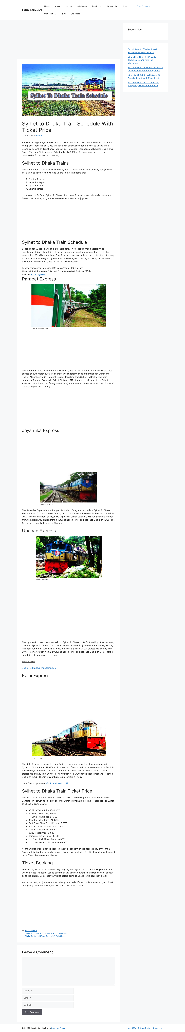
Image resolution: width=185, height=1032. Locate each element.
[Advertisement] (68, 40)
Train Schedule (143, 6)
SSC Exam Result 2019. (57, 783)
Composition (50, 14)
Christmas (75, 14)
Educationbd (32, 10)
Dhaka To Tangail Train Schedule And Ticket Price (45, 933)
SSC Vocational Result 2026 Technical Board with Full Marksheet (142, 60)
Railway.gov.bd (38, 274)
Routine (68, 6)
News (63, 14)
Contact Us (158, 1028)
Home (47, 6)
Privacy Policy (144, 1028)
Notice (57, 6)
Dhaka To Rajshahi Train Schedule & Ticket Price (45, 936)
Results (95, 6)
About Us (131, 1028)
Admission (82, 6)
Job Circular (112, 6)
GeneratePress (58, 1028)
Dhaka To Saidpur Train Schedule (39, 668)
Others (125, 6)
